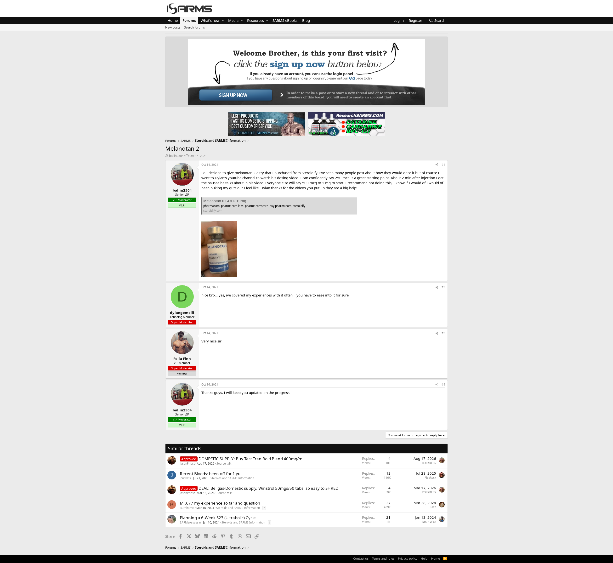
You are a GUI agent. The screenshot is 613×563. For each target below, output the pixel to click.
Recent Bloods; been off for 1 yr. (210, 473)
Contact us (361, 558)
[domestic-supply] (266, 123)
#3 (443, 333)
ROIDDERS (429, 463)
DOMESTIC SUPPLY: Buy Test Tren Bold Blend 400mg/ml (251, 458)
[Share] (437, 165)
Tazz (433, 507)
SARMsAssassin (190, 522)
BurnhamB (187, 508)
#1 (443, 165)
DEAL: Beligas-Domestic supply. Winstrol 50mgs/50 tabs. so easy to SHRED (268, 488)
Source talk (223, 463)
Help (424, 558)
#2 (443, 287)
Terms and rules (383, 558)
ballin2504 (176, 156)
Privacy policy (407, 558)
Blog (306, 20)
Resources (255, 20)
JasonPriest (187, 463)
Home (173, 20)
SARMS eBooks (284, 20)
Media (233, 20)
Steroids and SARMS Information (232, 478)
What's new (210, 20)
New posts (172, 27)
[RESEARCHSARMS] (346, 123)
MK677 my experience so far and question (220, 503)
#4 (443, 384)
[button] (223, 20)
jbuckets (185, 478)
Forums (189, 20)
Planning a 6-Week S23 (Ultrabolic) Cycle (218, 517)
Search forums (194, 27)
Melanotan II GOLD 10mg (224, 200)
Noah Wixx (429, 522)
